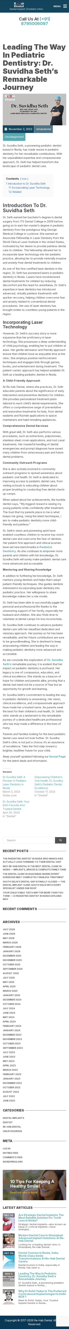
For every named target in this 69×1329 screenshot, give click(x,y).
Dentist (8, 1122)
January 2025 (11, 995)
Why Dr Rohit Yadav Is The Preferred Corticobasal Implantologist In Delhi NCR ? (42, 1293)
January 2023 (11, 1078)
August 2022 (11, 1091)
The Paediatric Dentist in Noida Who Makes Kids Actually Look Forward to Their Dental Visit (33, 860)
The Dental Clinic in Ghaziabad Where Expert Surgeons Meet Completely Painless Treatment (33, 876)
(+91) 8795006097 (35, 21)
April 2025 (9, 986)
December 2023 (12, 1034)
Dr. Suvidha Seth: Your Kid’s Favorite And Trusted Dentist (16, 805)
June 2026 (9, 933)
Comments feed (12, 1157)
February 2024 (12, 1026)
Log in (6, 1148)
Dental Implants (13, 1118)
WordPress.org (13, 1161)
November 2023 (12, 1039)
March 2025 (10, 990)
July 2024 (9, 1008)
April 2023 (9, 1065)
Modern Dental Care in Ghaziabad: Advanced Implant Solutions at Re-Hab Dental (41, 1238)
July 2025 (9, 977)
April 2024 (9, 1021)
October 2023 (11, 1043)
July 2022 (9, 1096)
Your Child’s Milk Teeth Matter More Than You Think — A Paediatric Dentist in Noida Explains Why (33, 896)
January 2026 (11, 951)
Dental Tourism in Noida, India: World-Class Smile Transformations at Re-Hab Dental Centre (41, 1257)
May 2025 (8, 982)
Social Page (57, 756)
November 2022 (12, 1083)
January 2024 (11, 1030)
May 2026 (8, 938)
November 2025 (12, 960)
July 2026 (9, 929)
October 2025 (11, 964)
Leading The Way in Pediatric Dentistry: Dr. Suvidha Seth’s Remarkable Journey (37, 1276)
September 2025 (12, 969)
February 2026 (12, 947)
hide (24, 178)
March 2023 (10, 1070)
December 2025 (12, 955)
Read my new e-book (24, 1192)
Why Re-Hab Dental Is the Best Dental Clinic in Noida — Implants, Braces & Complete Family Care (34, 868)
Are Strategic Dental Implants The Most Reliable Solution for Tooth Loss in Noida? (41, 1217)
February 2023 (12, 1074)
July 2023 (9, 1052)
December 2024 (12, 999)
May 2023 (8, 1061)
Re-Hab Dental (12, 1126)
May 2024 (8, 1017)
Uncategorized (12, 1131)
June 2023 (9, 1056)
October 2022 (11, 1087)
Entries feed (10, 1153)
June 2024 (9, 1012)
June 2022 (9, 1100)
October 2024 (11, 1004)
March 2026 (10, 942)
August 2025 (11, 973)
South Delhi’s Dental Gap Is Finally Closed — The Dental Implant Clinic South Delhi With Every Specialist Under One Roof (34, 885)
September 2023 (13, 1048)
